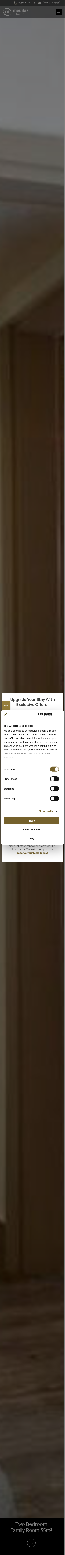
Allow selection (31, 829)
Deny (31, 838)
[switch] (54, 778)
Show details (45, 811)
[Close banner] (58, 715)
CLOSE (6, 705)
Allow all (31, 820)
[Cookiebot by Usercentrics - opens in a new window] (39, 715)
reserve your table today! (32, 853)
